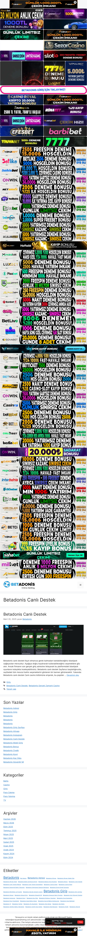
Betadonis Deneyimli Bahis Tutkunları (14, 887)
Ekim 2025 (8, 827)
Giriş (8, 682)
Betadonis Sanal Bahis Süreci (28, 901)
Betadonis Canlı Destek (25, 614)
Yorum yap (11, 689)
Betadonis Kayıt (10, 754)
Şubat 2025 (8, 842)
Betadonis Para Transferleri (11, 901)
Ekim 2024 (8, 857)
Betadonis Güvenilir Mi (13, 762)
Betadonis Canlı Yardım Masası (12, 884)
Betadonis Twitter (17, 904)
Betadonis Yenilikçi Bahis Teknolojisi (13, 907)
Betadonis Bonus (11, 747)
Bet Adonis (23, 878)
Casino (6, 785)
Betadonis (8, 716)
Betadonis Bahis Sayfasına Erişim (27, 881)
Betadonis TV (7, 904)
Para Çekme (8, 792)
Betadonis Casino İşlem (65, 884)
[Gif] (43, 245)
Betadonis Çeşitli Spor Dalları (33, 907)
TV (4, 800)
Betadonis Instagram (12, 735)
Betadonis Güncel (8, 895)
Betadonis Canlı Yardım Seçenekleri (32, 884)
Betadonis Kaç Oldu (12, 758)
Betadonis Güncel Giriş (21, 895)
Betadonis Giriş (10, 712)
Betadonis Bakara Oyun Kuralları (47, 881)
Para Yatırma (9, 796)
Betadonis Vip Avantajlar (31, 904)
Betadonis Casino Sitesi (51, 884)
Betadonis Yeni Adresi (45, 904)
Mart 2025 (8, 838)
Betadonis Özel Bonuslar (51, 907)
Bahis (5, 781)
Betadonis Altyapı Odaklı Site (65, 878)
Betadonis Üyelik (11, 750)
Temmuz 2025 (9, 830)
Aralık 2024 (8, 850)
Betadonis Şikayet (75, 907)
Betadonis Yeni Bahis (58, 904)
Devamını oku (73, 675)
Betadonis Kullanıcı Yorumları (47, 898)
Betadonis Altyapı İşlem (10, 881)
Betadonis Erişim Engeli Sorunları (59, 887)
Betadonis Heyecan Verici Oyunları (53, 895)
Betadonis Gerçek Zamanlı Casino (44, 686)
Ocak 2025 (8, 846)
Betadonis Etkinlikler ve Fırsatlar (12, 892)
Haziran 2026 (9, 819)
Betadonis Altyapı (11, 731)
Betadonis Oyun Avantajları (64, 898)
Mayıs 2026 (8, 823)
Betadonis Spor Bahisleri (67, 901)
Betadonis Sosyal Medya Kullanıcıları (48, 901)
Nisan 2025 (8, 834)
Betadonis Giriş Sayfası (14, 727)
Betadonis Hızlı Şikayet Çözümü (73, 895)
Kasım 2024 (8, 854)
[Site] (43, 151)
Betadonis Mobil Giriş (13, 743)
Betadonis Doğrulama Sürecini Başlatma (37, 887)
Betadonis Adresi (11, 708)
